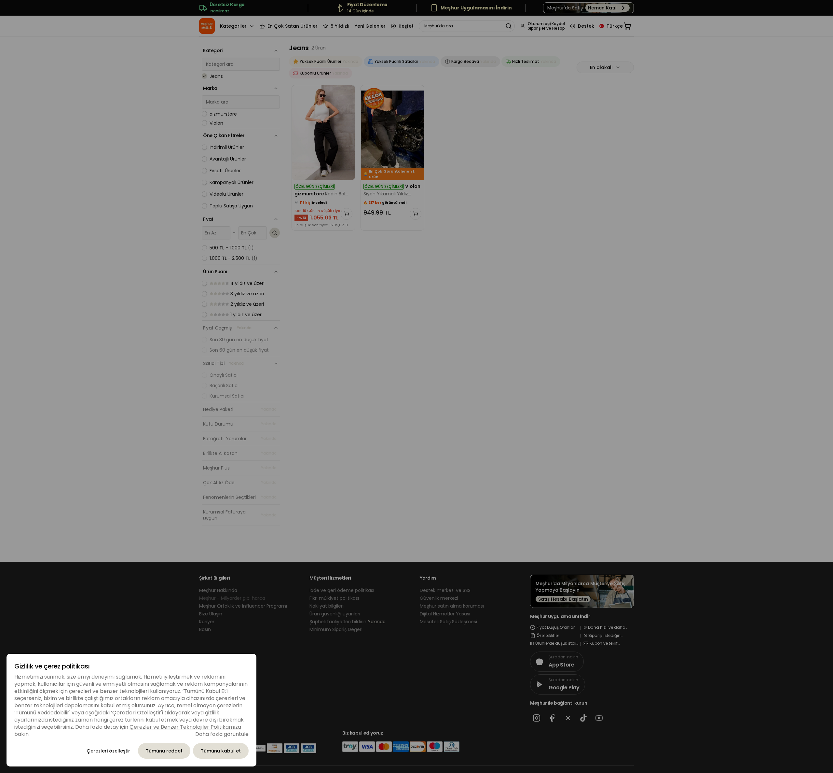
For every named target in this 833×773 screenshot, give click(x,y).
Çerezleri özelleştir (108, 751)
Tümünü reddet (164, 751)
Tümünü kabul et (221, 751)
